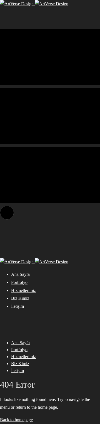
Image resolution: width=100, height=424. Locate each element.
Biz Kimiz (20, 298)
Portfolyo (19, 282)
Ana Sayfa (20, 274)
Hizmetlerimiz (23, 290)
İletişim (17, 306)
